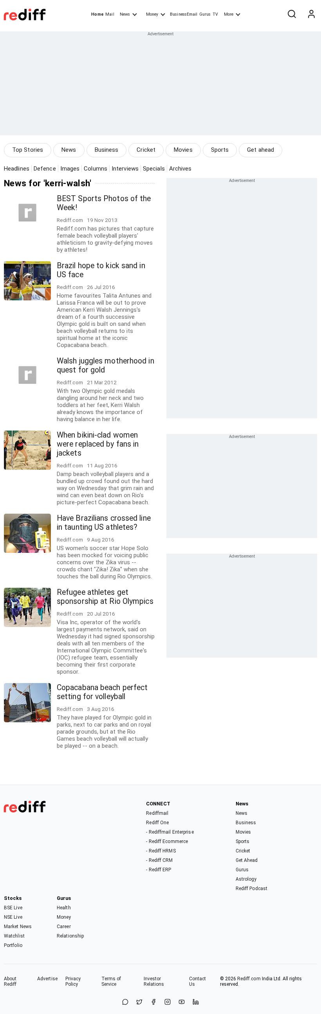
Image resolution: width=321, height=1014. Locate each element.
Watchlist (14, 936)
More (228, 14)
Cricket (146, 149)
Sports (220, 149)
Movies (183, 149)
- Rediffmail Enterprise (169, 832)
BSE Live (13, 907)
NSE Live (13, 917)
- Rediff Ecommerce (167, 841)
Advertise (47, 978)
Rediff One (157, 822)
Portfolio (13, 945)
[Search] (292, 14)
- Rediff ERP (158, 869)
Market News (18, 926)
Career (64, 926)
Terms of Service (111, 981)
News (125, 14)
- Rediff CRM (159, 860)
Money (152, 14)
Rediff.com (249, 978)
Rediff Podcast (251, 888)
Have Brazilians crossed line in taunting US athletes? (104, 523)
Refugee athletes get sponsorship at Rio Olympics (105, 597)
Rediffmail (157, 813)
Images (70, 168)
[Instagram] (167, 1002)
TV (215, 14)
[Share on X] (139, 1002)
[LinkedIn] (196, 1002)
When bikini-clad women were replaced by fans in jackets (98, 444)
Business (107, 149)
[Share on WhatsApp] (125, 1002)
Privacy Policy (73, 981)
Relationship (70, 936)
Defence (45, 168)
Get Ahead (247, 860)
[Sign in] (311, 14)
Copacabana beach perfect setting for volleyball (102, 692)
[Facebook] (153, 1002)
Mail (109, 14)
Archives (180, 168)
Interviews (125, 168)
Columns (95, 168)
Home (97, 14)
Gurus (205, 14)
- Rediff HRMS (160, 851)
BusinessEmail (183, 14)
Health (64, 907)
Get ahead (260, 149)
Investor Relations (154, 981)
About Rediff (10, 981)
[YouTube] (182, 1002)
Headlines (16, 168)
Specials (154, 168)
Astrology (246, 879)
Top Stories (27, 149)
